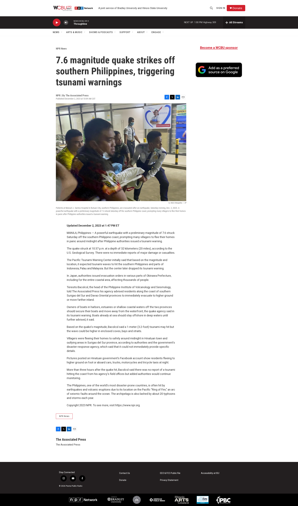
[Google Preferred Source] (219, 70)
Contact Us (124, 473)
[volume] (66, 22)
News (56, 32)
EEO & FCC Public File (170, 473)
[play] (56, 22)
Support (125, 32)
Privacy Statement (169, 480)
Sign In (220, 8)
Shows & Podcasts (101, 32)
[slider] (70, 22)
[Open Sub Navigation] (62, 32)
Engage (156, 32)
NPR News (61, 48)
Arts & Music (74, 32)
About (141, 32)
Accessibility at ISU (210, 473)
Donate (237, 8)
